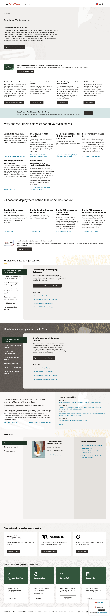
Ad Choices (40, 611)
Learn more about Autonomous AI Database (47, 286)
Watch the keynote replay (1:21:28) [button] (14, 102)
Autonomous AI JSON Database (43, 303)
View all (61, 424)
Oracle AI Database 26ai (54, 455)
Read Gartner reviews (13, 551)
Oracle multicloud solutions (90, 231)
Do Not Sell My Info (22, 611)
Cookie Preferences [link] (32, 611)
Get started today (89, 102)
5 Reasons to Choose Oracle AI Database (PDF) (91, 451)
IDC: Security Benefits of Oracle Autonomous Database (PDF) (39, 155)
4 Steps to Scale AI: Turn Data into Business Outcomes (92, 456)
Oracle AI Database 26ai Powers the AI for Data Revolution (35, 241)
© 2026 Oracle (7, 611)
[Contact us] (103, 4)
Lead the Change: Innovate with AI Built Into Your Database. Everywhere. (39, 65)
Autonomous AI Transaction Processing (45, 299)
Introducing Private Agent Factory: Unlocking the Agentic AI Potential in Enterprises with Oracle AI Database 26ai (80, 408)
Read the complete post (11, 422)
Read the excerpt (62, 102)
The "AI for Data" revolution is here (15, 82)
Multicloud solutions (90, 82)
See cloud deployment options (91, 156)
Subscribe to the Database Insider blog (40, 422)
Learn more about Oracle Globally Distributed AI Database (40, 188)
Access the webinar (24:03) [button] (26, 71)
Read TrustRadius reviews (49, 551)
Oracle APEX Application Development (45, 307)
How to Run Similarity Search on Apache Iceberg (73, 420)
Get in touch (90, 598)
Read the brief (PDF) (37, 102)
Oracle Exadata (8, 231)
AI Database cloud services (63, 231)
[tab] (14, 272)
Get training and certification (68, 597)
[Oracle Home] (15, 4)
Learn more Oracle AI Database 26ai (14, 156)
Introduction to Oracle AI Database (92, 445)
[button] (7, 4)
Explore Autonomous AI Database (44, 358)
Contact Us (70, 611)
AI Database (7, 13)
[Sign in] (100, 4)
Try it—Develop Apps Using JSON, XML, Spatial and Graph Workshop (67, 155)
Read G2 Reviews (82, 551)
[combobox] (55, 4)
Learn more (88, 113)
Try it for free (12, 598)
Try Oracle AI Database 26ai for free (14, 47)
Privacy (14, 611)
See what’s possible (9, 189)
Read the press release (24, 249)
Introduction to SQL (87, 448)
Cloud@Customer (35, 231)
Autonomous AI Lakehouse (42, 296)
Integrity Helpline (62, 611)
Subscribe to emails (53, 611)
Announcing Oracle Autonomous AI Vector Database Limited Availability (80, 402)
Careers (45, 611)
